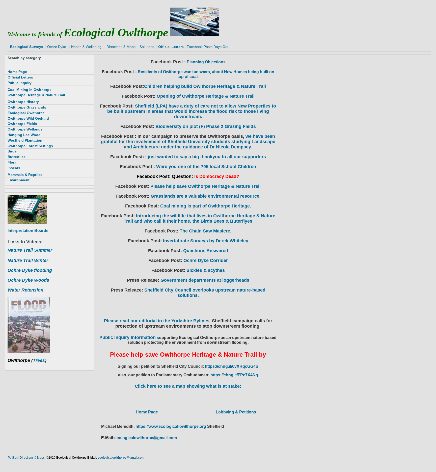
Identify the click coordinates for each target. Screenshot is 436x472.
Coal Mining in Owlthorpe (29, 90)
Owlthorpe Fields (22, 124)
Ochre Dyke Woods (28, 280)
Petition (13, 457)
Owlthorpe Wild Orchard (28, 118)
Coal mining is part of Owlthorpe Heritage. (205, 205)
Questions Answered (205, 250)
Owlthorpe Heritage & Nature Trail (36, 95)
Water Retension (25, 290)
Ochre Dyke (56, 47)
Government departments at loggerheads (204, 280)
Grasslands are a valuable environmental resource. (206, 196)
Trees (39, 360)
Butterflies (16, 157)
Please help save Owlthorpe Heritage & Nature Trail (205, 186)
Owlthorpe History (23, 102)
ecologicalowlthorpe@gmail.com (145, 438)
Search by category (24, 58)
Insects (14, 168)
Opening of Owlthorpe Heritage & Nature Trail (206, 96)
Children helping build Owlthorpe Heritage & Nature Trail (205, 86)
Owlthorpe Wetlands (25, 129)
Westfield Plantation (25, 140)
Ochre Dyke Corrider (205, 260)
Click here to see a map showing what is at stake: (188, 386)
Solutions (147, 47)
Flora (12, 162)
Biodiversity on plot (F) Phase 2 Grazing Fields (205, 126)
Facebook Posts (199, 47)
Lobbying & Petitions (236, 412)
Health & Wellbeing (86, 47)
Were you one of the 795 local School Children (206, 166)
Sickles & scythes (205, 270)
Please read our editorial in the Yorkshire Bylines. (158, 320)
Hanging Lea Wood (24, 135)
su (130, 337)
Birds (12, 151)
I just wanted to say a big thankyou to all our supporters (205, 156)
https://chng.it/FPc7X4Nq (234, 375)
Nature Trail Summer (30, 250)
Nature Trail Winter (28, 260)
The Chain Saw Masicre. (205, 230)
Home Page (147, 412)
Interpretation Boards (28, 230)
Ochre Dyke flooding (30, 270)
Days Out (220, 47)
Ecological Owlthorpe (26, 113)
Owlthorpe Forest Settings (30, 146)
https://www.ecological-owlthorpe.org (171, 426)
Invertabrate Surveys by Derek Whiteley (205, 240)
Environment (19, 180)
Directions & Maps (120, 47)
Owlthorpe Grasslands (27, 107)
